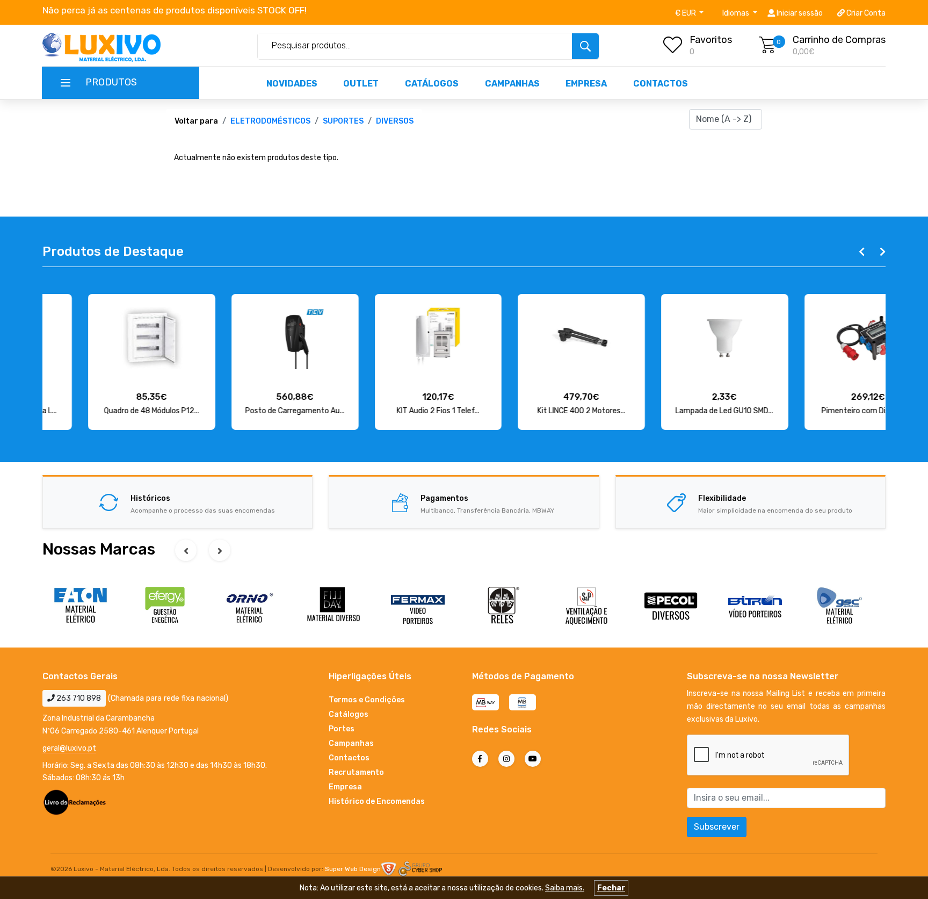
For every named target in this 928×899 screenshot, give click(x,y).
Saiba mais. (564, 888)
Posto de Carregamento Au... (249, 410)
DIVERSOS (395, 121)
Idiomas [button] (736, 13)
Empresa (586, 83)
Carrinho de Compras (839, 40)
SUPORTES (343, 121)
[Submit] (585, 46)
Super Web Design (353, 869)
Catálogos (432, 83)
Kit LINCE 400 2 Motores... (536, 410)
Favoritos (711, 40)
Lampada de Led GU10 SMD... (679, 410)
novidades (291, 83)
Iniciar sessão (799, 13)
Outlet (361, 83)
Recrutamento (356, 772)
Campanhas (512, 83)
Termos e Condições (367, 699)
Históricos (150, 498)
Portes (341, 728)
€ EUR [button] (686, 13)
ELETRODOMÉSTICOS (270, 121)
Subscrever (717, 827)
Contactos (660, 83)
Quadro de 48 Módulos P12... (106, 410)
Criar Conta (865, 13)
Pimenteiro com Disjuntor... (821, 410)
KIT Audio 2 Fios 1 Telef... (392, 410)
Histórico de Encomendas (377, 801)
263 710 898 (78, 698)
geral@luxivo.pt (69, 748)
